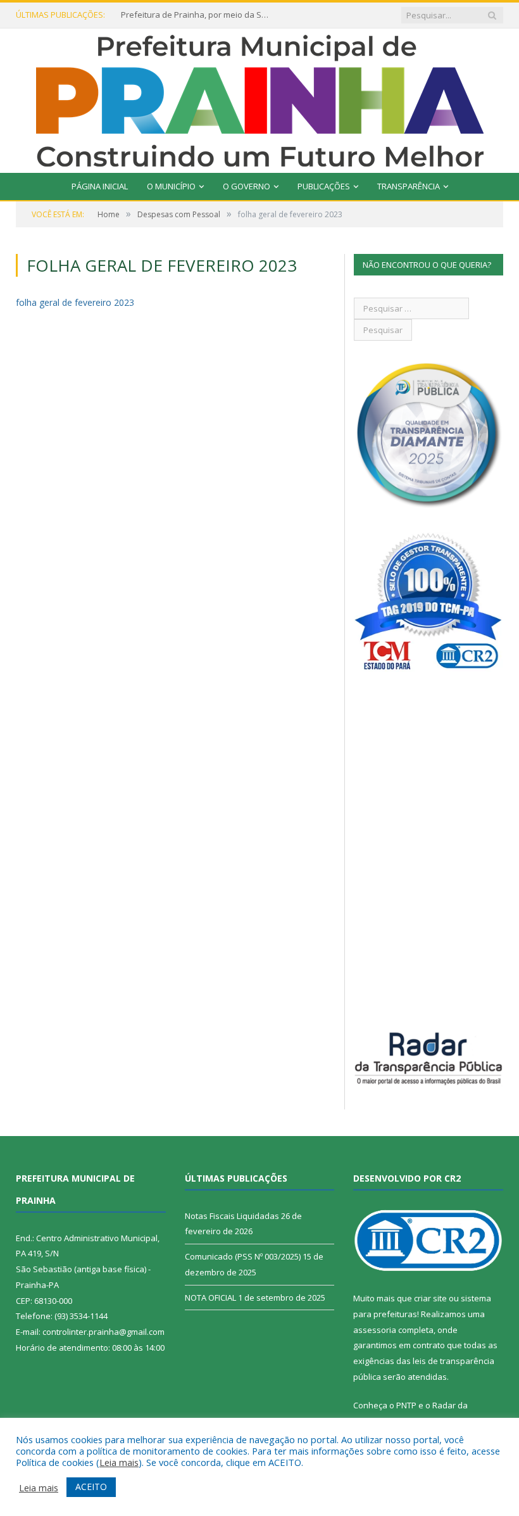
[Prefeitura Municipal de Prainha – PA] (260, 98)
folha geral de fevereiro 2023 (75, 302)
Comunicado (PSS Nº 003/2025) (243, 1256)
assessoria (374, 1330)
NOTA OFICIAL (210, 1297)
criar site (430, 1298)
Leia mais (119, 1462)
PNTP (406, 1405)
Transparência (408, 186)
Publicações (323, 186)
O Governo (246, 186)
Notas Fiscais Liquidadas (232, 1216)
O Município (171, 186)
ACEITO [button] (91, 1487)
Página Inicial (100, 186)
